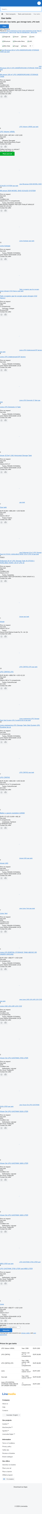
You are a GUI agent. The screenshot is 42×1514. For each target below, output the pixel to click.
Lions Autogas (5, 246)
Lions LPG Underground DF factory (13, 357)
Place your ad (7, 154)
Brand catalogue (7, 1457)
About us (5, 1403)
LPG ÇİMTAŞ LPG (6, 672)
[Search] (39, 9)
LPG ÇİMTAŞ (5, 777)
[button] (39, 3)
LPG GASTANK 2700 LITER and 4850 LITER (16, 1269)
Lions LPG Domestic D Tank (10, 407)
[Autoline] (2, 14)
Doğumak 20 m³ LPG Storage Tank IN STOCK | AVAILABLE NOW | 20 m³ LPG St (17, 562)
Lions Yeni (3, 913)
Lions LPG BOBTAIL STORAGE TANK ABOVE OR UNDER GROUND (9, 1383)
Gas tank (3, 507)
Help (3, 1407)
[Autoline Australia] (12, 3)
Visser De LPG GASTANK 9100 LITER (14, 1111)
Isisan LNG (4, 863)
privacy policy (25, 1333)
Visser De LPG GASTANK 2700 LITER (14, 1058)
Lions (2, 1304)
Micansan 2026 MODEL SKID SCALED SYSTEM (18, 191)
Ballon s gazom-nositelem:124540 (12, 813)
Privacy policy (6, 1446)
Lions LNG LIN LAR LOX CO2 (11, 1006)
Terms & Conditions (8, 1443)
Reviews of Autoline (8, 1453)
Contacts (5, 1410)
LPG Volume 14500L (7, 132)
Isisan (2, 622)
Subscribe (6, 1330)
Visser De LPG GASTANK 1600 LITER (14, 1163)
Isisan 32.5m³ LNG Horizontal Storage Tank (16, 455)
